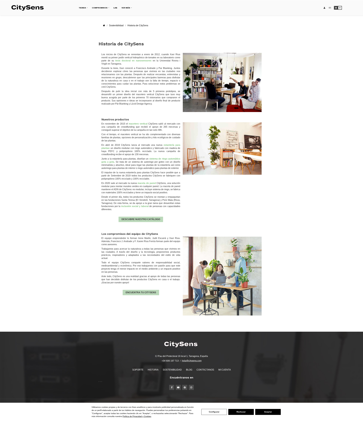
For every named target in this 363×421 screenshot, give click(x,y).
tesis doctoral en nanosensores (133, 60)
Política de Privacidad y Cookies (137, 416)
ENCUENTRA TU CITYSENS (141, 292)
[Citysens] (29, 8)
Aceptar (268, 412)
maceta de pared (147, 183)
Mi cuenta (224, 370)
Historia (153, 370)
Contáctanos (205, 370)
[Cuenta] (324, 8)
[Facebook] (171, 387)
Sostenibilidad (172, 370)
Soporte (137, 370)
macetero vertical (138, 124)
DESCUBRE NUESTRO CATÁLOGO (141, 219)
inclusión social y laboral (135, 206)
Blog (189, 370)
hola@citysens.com (191, 360)
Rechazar (241, 412)
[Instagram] (191, 387)
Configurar (214, 412)
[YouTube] (178, 387)
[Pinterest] (184, 387)
